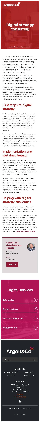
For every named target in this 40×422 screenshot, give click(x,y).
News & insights (10, 372)
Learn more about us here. (25, 232)
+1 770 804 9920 (20, 397)
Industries (29, 372)
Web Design (17, 415)
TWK (24, 415)
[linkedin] (20, 401)
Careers (10, 375)
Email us (12, 264)
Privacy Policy (27, 408)
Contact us (29, 375)
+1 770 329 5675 (11, 259)
